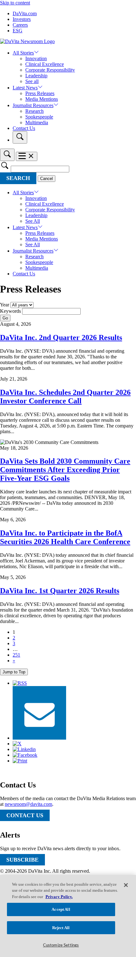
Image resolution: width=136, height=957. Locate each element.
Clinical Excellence (44, 64)
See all (32, 81)
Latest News (25, 87)
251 (16, 655)
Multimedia (36, 122)
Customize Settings (61, 945)
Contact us (24, 815)
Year (4, 304)
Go (5, 318)
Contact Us (24, 128)
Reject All (61, 927)
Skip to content (15, 2)
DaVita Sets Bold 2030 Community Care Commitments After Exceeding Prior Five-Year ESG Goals (65, 469)
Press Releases (39, 93)
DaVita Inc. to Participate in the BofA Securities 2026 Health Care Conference (65, 537)
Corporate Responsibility (50, 70)
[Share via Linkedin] (24, 749)
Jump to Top (14, 672)
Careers (20, 25)
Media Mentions (41, 99)
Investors (22, 19)
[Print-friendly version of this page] (20, 760)
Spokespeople (39, 116)
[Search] (20, 137)
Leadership (36, 75)
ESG (17, 30)
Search (18, 178)
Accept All (61, 909)
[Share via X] (17, 743)
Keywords (10, 311)
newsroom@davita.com (28, 804)
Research (34, 111)
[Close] (126, 885)
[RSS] (20, 683)
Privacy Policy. (59, 896)
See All (32, 221)
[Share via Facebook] (25, 755)
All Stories (23, 52)
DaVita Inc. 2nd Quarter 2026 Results (61, 337)
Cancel (46, 178)
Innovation (36, 58)
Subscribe (22, 860)
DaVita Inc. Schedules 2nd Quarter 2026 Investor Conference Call (65, 396)
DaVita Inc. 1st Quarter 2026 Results (59, 591)
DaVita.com (25, 13)
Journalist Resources (33, 105)
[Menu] (26, 156)
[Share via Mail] (39, 738)
